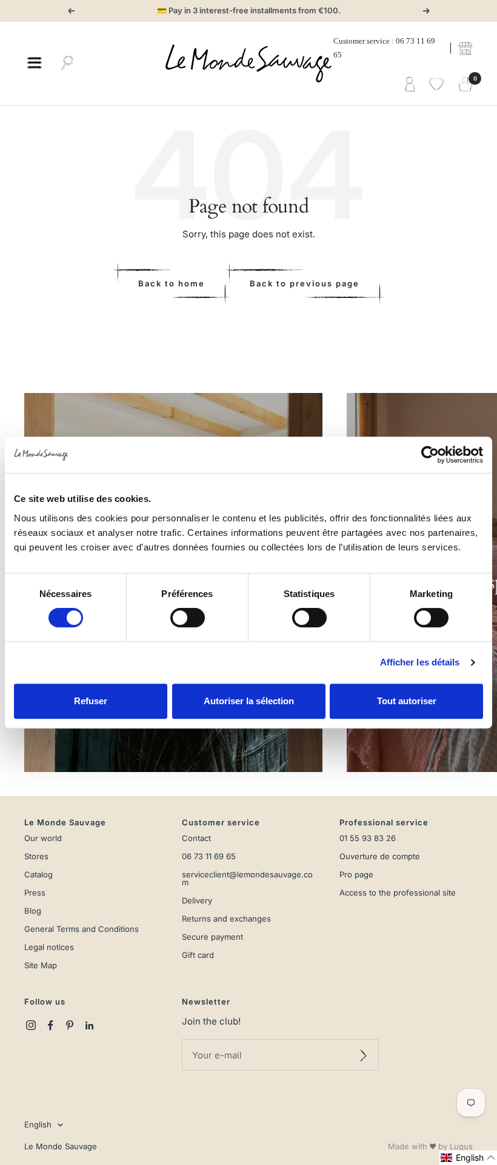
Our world (43, 838)
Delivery (197, 901)
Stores (36, 856)
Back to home (171, 283)
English (38, 1124)
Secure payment (212, 937)
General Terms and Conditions (81, 929)
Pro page (356, 875)
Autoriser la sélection (249, 701)
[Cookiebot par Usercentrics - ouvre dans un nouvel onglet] (430, 455)
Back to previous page (304, 283)
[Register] (363, 1054)
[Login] (410, 85)
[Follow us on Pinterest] (69, 1025)
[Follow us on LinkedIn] (89, 1025)
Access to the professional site (397, 893)
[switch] (187, 617)
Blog (32, 911)
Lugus (461, 1146)
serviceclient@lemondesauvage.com (247, 878)
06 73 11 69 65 (209, 856)
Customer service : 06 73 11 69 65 (384, 47)
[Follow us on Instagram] (31, 1025)
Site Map (40, 965)
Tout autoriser (406, 701)
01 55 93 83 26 (367, 838)
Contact (196, 838)
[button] (468, 1157)
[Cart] (465, 85)
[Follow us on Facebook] (50, 1025)
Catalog (38, 875)
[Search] (67, 63)
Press (34, 893)
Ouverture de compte (379, 856)
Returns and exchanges (226, 919)
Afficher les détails (420, 662)
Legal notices (49, 947)
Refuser (90, 701)
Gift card (198, 955)
